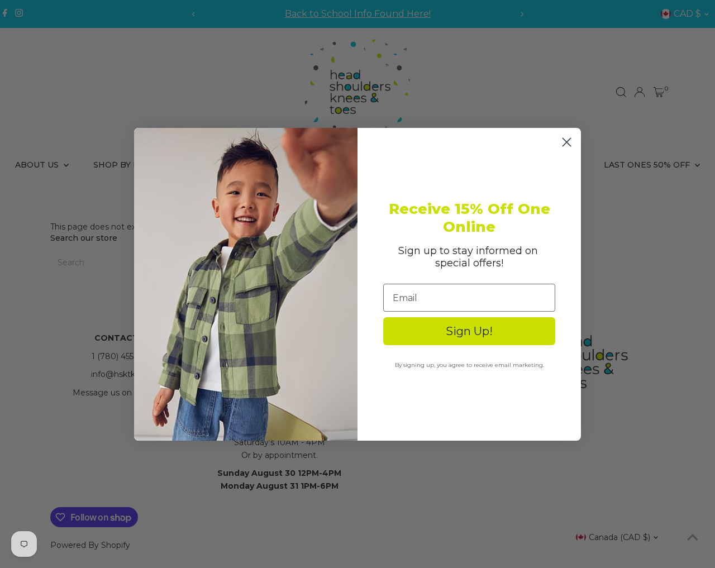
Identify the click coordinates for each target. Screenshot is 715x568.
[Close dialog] (566, 142)
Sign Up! (469, 331)
